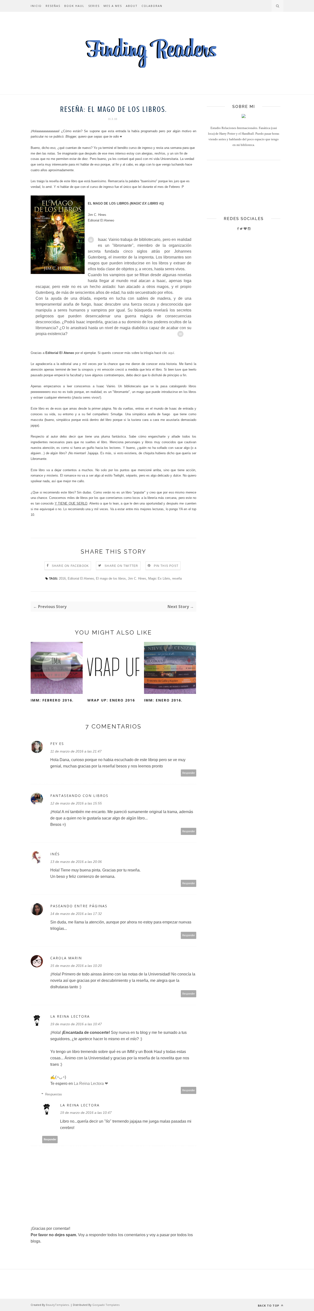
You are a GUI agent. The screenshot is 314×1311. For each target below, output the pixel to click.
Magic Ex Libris (159, 578)
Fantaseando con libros (79, 795)
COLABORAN (152, 6)
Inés (55, 854)
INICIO (36, 6)
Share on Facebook (70, 566)
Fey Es (57, 743)
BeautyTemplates (57, 1305)
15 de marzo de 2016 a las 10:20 (76, 966)
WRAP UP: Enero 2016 (111, 700)
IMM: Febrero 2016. (52, 700)
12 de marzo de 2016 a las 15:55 (76, 803)
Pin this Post (166, 566)
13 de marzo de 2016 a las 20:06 (76, 862)
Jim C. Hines (137, 578)
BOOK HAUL (74, 6)
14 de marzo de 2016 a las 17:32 (76, 914)
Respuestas (53, 1094)
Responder (188, 773)
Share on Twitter (121, 566)
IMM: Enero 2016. (163, 700)
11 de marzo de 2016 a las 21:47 (76, 751)
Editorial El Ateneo (81, 578)
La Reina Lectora (70, 1016)
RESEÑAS (53, 6)
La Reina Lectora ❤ (91, 1083)
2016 (62, 578)
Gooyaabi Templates (105, 1305)
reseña (177, 578)
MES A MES (113, 6)
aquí (171, 353)
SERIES (94, 6)
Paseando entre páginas (78, 906)
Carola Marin (66, 958)
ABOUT (132, 6)
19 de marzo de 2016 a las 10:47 (76, 1024)
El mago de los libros (111, 578)
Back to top (269, 1305)
